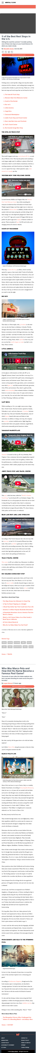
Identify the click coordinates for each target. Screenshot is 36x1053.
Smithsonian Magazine (15, 981)
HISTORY (10, 1025)
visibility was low (26, 1003)
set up (25, 588)
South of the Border (11, 101)
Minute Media (14, 1051)
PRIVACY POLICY (25, 1040)
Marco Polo (11, 747)
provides (6, 421)
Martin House (13, 209)
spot (5, 495)
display (19, 219)
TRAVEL (4, 642)
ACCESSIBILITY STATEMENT (7, 1045)
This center (5, 562)
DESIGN (29, 642)
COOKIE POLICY (5, 1042)
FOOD (10, 647)
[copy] (12, 52)
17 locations (25, 411)
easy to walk (10, 583)
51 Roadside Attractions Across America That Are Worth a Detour (18, 613)
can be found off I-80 (24, 156)
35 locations (23, 324)
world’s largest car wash (17, 342)
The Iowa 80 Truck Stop (12, 94)
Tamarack (4, 454)
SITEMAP (23, 1045)
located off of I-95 (12, 269)
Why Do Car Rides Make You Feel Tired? (15, 625)
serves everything (9, 390)
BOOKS (31, 647)
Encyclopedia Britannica (26, 788)
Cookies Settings (25, 1047)
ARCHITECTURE (17, 647)
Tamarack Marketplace (12, 114)
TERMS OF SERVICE (25, 1042)
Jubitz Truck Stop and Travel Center (16, 118)
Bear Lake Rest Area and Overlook (15, 121)
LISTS (4, 647)
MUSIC (25, 647)
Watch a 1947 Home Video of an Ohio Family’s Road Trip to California (17, 618)
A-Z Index (3, 1047)
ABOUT (3, 1038)
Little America (9, 108)
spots (17, 222)
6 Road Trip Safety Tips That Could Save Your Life (18, 607)
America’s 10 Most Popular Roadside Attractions (18, 610)
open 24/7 (10, 385)
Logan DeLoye (8, 683)
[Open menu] (3, 3)
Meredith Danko (9, 49)
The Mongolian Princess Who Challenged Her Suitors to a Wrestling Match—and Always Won (18, 1018)
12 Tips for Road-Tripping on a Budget (14, 604)
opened (21, 339)
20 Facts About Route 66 (10, 622)
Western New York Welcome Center (16, 98)
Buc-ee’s (8, 104)
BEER (23, 642)
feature (7, 416)
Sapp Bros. (8, 111)
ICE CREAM (17, 642)
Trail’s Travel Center (11, 124)
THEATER (10, 642)
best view (6, 541)
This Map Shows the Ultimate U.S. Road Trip (16, 601)
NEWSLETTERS (4, 1040)
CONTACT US (24, 1038)
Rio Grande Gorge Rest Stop (14, 128)
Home (4, 654)
